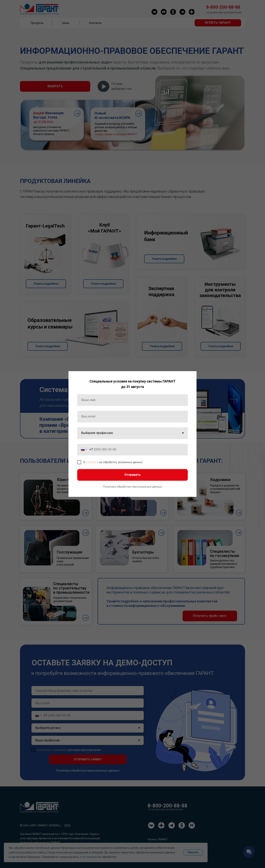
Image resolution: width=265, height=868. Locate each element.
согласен (92, 462)
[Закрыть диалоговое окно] (190, 377)
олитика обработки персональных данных (133, 486)
